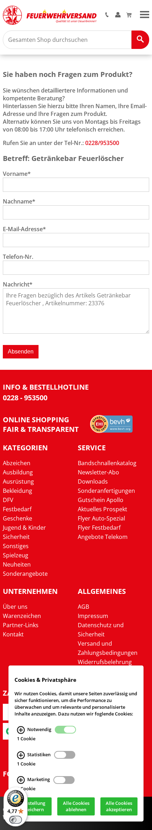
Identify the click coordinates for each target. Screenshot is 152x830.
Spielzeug (15, 555)
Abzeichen (16, 463)
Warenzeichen (22, 616)
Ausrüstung (18, 481)
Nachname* (19, 201)
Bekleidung (17, 491)
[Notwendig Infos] (21, 730)
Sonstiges (16, 546)
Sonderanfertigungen (106, 491)
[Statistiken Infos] (21, 755)
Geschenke (17, 518)
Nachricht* (18, 284)
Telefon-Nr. (18, 257)
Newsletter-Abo (98, 472)
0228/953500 (102, 143)
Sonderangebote (25, 574)
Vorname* (17, 174)
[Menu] (144, 14)
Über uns (15, 607)
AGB (83, 607)
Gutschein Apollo (100, 500)
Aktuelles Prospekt (102, 509)
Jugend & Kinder (24, 527)
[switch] (15, 820)
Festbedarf (17, 509)
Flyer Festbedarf (99, 527)
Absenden (21, 352)
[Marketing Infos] (21, 780)
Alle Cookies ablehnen (76, 806)
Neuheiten (17, 564)
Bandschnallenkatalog (107, 463)
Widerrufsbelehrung (105, 662)
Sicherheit (16, 537)
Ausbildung (18, 472)
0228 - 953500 (25, 397)
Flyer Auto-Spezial (101, 518)
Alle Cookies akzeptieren (119, 806)
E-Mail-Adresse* (24, 229)
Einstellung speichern (33, 806)
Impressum (93, 616)
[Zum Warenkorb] (128, 15)
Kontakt (13, 634)
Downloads (93, 481)
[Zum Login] (118, 15)
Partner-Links (21, 625)
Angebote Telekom (103, 537)
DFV (8, 500)
